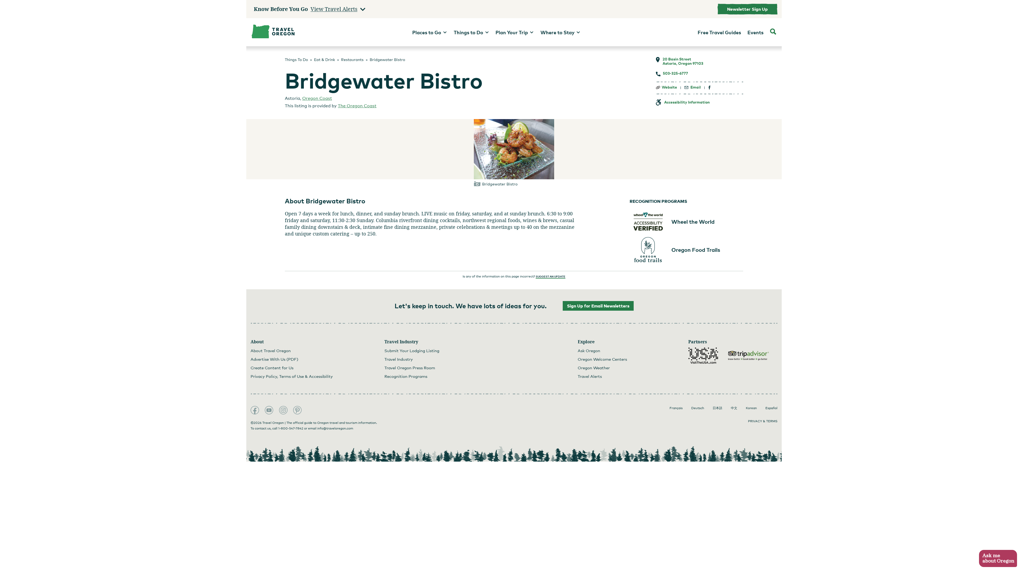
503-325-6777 (675, 73)
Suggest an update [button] (550, 276)
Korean (751, 408)
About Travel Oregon (271, 350)
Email (695, 87)
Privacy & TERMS (762, 421)
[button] (997, 558)
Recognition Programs (405, 376)
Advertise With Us (274, 359)
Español (771, 408)
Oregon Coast (317, 98)
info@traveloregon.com (335, 428)
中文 (734, 408)
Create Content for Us (272, 367)
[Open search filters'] (773, 32)
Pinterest (297, 410)
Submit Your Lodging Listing (411, 350)
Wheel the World (693, 221)
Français (676, 408)
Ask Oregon (589, 350)
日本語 (717, 408)
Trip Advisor (748, 355)
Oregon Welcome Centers (602, 359)
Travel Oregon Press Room (409, 367)
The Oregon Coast (357, 105)
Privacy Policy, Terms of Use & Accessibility (292, 376)
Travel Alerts (590, 376)
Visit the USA (703, 355)
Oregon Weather (594, 367)
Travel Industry (398, 359)
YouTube (269, 410)
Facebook (255, 410)
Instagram (283, 410)
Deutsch (697, 408)
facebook (709, 87)
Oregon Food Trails (695, 249)
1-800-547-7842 (290, 428)
